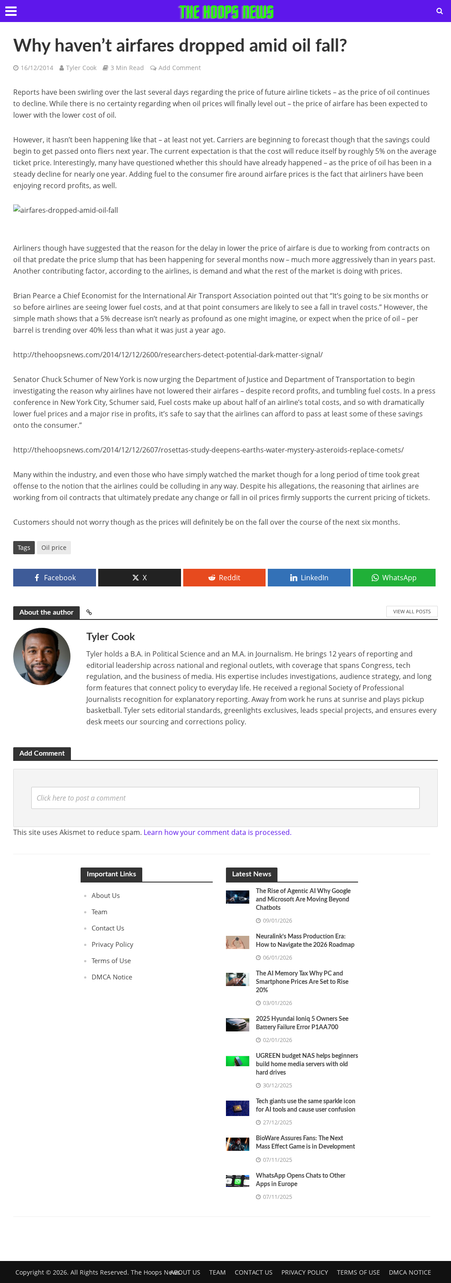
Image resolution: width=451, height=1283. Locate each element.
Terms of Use (111, 960)
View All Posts (412, 611)
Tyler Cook (81, 67)
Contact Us (108, 927)
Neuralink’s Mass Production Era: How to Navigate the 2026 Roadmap (305, 941)
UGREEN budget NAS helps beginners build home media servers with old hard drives (307, 1064)
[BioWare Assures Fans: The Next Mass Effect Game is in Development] (237, 1143)
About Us (106, 895)
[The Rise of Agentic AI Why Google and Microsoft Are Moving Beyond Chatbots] (237, 896)
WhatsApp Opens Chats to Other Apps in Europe (300, 1180)
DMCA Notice (112, 976)
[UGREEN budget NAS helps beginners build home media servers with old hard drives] (237, 1060)
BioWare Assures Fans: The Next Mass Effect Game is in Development (305, 1142)
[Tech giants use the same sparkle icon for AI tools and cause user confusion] (237, 1107)
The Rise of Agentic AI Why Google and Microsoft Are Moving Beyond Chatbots (303, 899)
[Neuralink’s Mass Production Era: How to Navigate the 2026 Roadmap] (237, 941)
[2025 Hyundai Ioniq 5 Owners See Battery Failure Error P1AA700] (237, 1024)
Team (99, 911)
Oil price (54, 547)
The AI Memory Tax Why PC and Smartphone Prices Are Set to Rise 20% (302, 982)
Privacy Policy (112, 944)
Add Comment (180, 67)
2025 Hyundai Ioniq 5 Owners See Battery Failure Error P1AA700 (302, 1023)
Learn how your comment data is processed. (218, 832)
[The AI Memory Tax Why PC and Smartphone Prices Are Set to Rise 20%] (237, 978)
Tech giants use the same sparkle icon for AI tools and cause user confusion (305, 1105)
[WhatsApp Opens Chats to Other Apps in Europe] (237, 1179)
